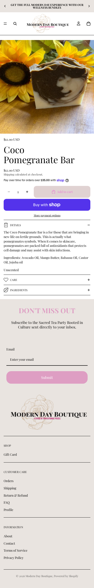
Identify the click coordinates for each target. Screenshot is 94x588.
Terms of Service (15, 550)
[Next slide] (89, 6)
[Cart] (89, 24)
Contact (9, 543)
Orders (8, 481)
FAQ (7, 502)
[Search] (15, 24)
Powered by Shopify (66, 576)
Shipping (10, 488)
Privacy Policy (14, 557)
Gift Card (10, 454)
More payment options (47, 215)
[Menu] (5, 23)
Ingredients (18, 290)
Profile (8, 510)
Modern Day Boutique (39, 576)
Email (10, 349)
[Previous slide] (5, 6)
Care (13, 280)
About (8, 536)
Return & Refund (16, 495)
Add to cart (65, 192)
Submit (47, 377)
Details (15, 225)
